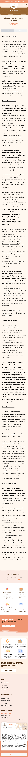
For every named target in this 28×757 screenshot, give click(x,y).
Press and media (5, 700)
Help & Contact (5, 690)
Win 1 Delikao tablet (6, 705)
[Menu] (2, 4)
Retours (20, 30)
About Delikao (5, 698)
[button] (4, 4)
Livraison (7, 30)
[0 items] (26, 4)
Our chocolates (5, 682)
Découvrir (8, 626)
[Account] (23, 4)
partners (10, 727)
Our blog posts (5, 703)
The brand (4, 685)
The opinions (4, 687)
